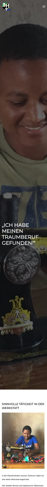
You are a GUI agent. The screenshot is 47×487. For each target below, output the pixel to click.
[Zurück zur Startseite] (6, 6)
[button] (44, 6)
